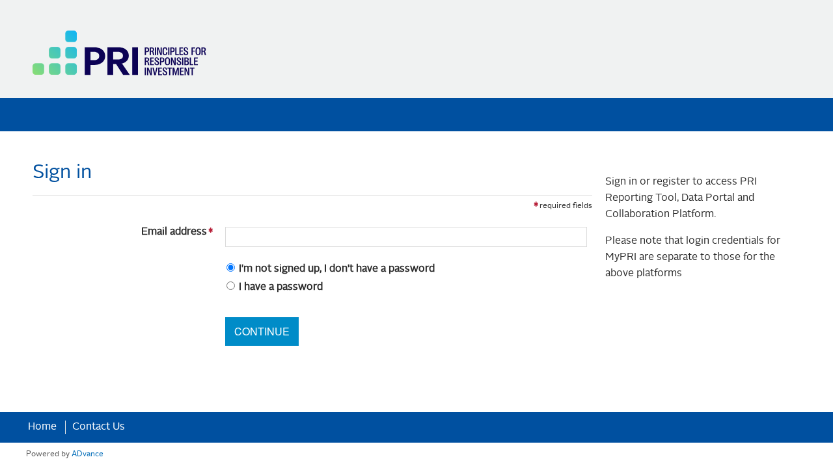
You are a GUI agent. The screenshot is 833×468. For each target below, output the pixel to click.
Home (42, 427)
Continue (262, 331)
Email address (122, 232)
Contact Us (98, 427)
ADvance (87, 454)
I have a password (281, 287)
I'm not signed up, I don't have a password (337, 269)
